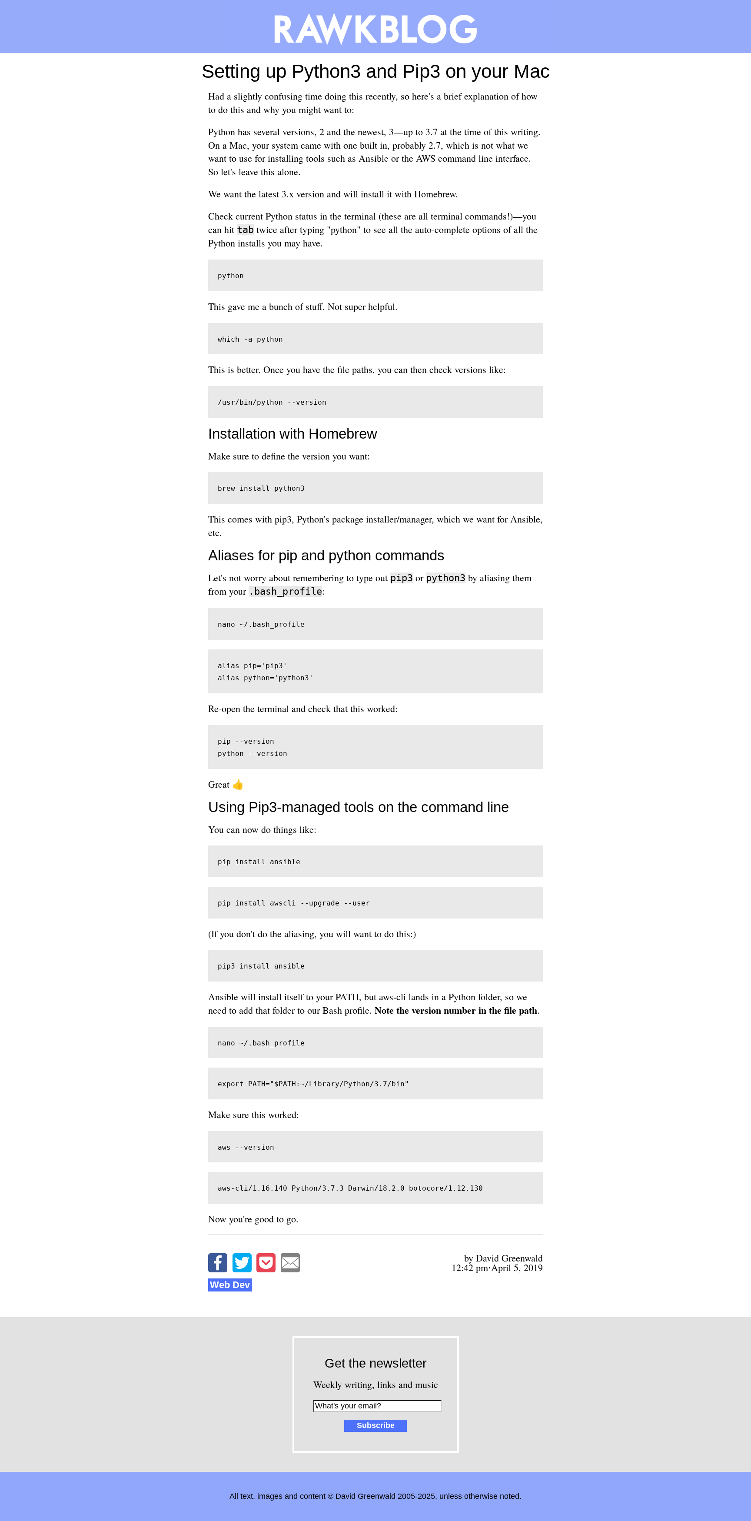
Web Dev (230, 1284)
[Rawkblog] (375, 26)
